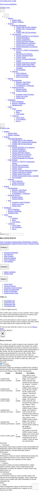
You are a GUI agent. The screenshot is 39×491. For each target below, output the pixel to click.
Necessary (5, 364)
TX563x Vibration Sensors (24, 55)
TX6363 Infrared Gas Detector (26, 43)
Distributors (11, 100)
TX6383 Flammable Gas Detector (27, 47)
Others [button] (2, 483)
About (14, 109)
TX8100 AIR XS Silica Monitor (26, 27)
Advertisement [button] (4, 472)
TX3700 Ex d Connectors (24, 54)
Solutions (19, 110)
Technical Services (18, 87)
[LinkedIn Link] (9, 301)
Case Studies (20, 114)
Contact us (15, 116)
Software (15, 71)
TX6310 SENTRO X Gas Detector (27, 36)
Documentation (17, 80)
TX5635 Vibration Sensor (30, 244)
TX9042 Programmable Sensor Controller (25, 176)
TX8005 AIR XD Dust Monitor (26, 32)
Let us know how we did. (8, 1)
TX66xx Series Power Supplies (26, 62)
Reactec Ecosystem (22, 77)
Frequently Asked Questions (25, 94)
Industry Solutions (18, 22)
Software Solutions (10, 258)
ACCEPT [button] (3, 330)
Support (10, 78)
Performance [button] (4, 452)
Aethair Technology (22, 75)
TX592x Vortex (21, 57)
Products (11, 24)
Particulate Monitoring (19, 25)
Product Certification (22, 84)
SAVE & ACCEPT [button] (6, 490)
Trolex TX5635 (23, 242)
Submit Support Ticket (11, 293)
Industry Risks (16, 20)
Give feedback (8, 261)
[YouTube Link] (9, 302)
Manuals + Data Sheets (23, 82)
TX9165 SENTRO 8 (22, 38)
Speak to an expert (22, 96)
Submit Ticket (20, 98)
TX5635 (19, 244)
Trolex (10, 107)
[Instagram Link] (9, 304)
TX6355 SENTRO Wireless (25, 41)
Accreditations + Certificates (25, 85)
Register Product (21, 89)
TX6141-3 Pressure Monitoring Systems (25, 170)
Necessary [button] (3, 362)
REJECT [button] (9, 330)
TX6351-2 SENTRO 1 (23, 39)
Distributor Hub (17, 105)
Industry (10, 18)
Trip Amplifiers (21, 70)
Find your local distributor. (8, 4)
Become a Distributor (19, 103)
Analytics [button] (3, 461)
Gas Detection (16, 34)
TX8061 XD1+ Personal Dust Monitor (24, 142)
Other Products (17, 48)
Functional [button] (3, 443)
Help (13, 93)
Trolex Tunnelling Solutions (9, 242)
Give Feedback (21, 119)
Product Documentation (11, 289)
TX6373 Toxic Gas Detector (25, 45)
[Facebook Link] (9, 306)
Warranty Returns (21, 91)
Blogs (18, 112)
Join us (18, 121)
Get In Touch (20, 117)
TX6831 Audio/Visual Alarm (25, 64)
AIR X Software (21, 73)
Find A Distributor (18, 101)
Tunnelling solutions (10, 244)
